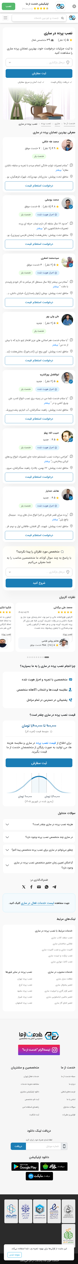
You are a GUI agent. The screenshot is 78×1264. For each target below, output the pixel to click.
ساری (57, 123)
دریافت (18, 1146)
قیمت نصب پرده (46, 743)
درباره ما (72, 1084)
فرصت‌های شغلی (68, 1091)
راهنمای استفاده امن (30, 1107)
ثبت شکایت (34, 1114)
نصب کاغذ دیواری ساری (61, 961)
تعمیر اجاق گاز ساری (63, 1003)
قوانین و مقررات (68, 1114)
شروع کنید (39, 583)
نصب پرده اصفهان (24, 1003)
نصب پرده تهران (24, 979)
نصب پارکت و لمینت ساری (60, 955)
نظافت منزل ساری (64, 979)
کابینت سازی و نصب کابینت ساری (57, 949)
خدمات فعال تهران (31, 1076)
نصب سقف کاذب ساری (61, 937)
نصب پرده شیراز (25, 997)
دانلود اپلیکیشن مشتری (29, 1091)
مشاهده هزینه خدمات (30, 1084)
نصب (8, 6)
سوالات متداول (69, 1107)
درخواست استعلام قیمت (39, 185)
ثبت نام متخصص (32, 1099)
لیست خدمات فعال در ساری (37, 903)
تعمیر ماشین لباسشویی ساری (59, 997)
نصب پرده (46, 123)
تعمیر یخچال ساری (64, 985)
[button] (46, 657)
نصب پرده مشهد (24, 991)
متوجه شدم (15, 1255)
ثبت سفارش (39, 73)
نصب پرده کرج (25, 985)
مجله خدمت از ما (68, 1076)
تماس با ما (71, 1099)
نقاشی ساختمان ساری (62, 943)
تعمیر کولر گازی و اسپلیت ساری (58, 991)
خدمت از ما (69, 123)
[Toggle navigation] (5, 18)
